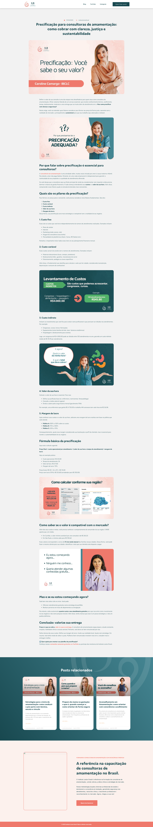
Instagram (103, 4)
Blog (84, 4)
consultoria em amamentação (51, 173)
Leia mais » (28, 723)
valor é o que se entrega (63, 627)
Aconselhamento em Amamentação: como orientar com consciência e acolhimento (113, 704)
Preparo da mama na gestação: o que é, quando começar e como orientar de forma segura (76, 704)
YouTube (93, 4)
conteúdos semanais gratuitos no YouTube (64, 644)
